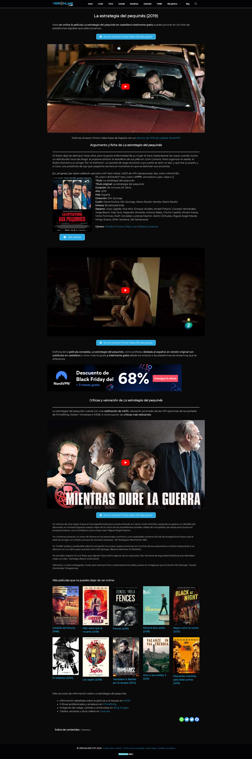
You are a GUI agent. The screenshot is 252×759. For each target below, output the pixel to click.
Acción (100, 4)
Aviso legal (151, 748)
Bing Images (121, 707)
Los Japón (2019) (92, 679)
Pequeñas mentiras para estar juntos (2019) (184, 680)
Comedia (121, 4)
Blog (188, 4)
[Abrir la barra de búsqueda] (196, 4)
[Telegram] (186, 719)
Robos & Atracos (148, 226)
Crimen (120, 226)
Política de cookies (112, 748)
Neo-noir (132, 226)
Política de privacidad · (134, 748)
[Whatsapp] (181, 719)
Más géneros (172, 4)
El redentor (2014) (62, 678)
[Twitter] (192, 719)
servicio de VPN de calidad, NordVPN (158, 138)
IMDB (127, 700)
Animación (147, 4)
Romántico (134, 4)
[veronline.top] (63, 4)
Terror (110, 4)
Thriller (159, 4)
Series (90, 4)
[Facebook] (197, 719)
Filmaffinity (109, 704)
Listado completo (166, 748)
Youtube (105, 711)
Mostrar (85, 730)
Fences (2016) (121, 628)
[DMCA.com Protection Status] (126, 755)
